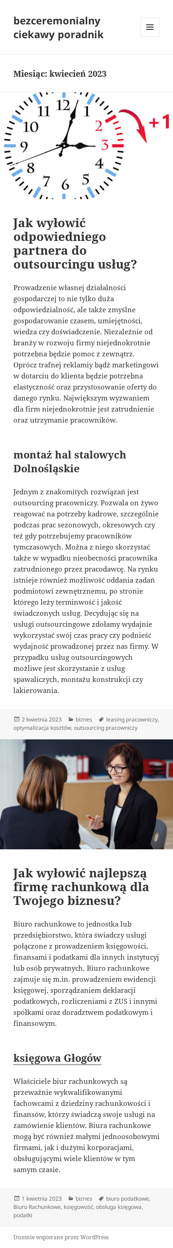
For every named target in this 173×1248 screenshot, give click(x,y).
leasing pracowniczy (132, 719)
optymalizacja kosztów (42, 728)
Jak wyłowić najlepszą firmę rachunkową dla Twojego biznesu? (81, 886)
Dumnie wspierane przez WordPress (60, 1237)
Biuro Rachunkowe (37, 1207)
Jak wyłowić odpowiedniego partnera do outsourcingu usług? (75, 243)
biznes (84, 719)
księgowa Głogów (57, 1058)
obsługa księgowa (119, 1207)
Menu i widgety (150, 36)
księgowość (78, 1207)
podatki (22, 1215)
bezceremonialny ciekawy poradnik (58, 27)
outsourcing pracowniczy (105, 728)
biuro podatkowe (127, 1198)
